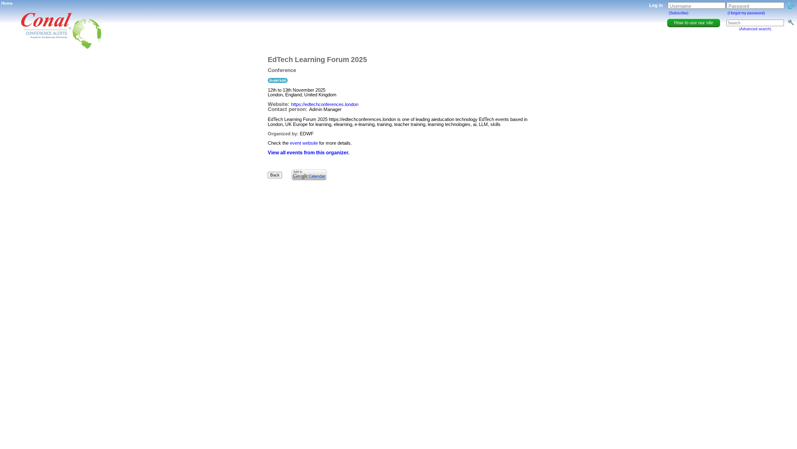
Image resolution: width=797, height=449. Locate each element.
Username (680, 6)
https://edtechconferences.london (324, 104)
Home (6, 3)
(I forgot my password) (746, 13)
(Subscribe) (678, 13)
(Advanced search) (755, 29)
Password (739, 6)
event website (304, 143)
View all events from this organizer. (308, 152)
